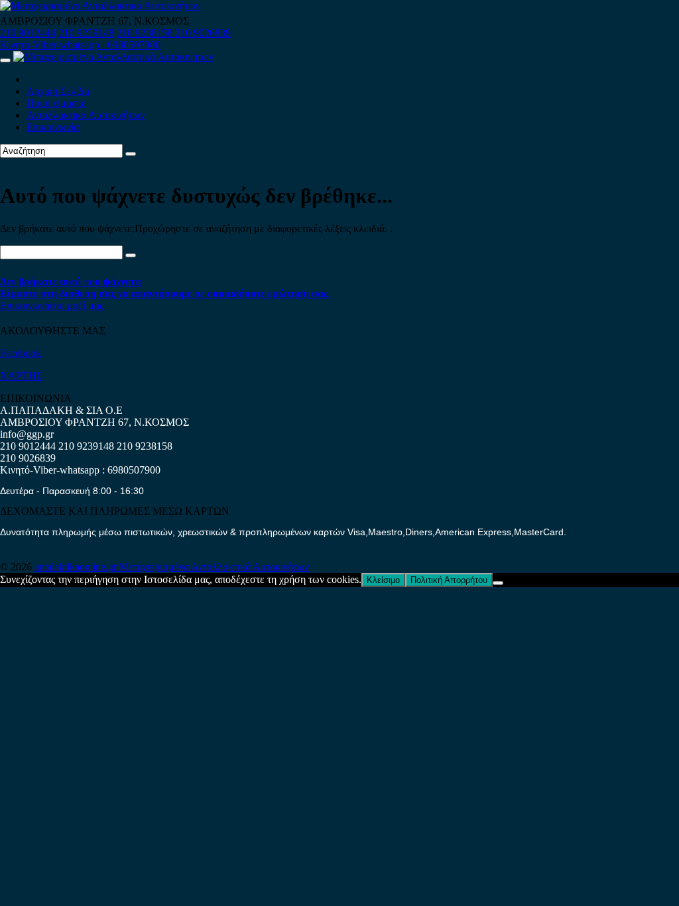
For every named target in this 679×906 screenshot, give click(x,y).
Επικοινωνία (53, 127)
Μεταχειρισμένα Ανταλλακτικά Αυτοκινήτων (214, 566)
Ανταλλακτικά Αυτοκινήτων (86, 115)
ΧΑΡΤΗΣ (21, 375)
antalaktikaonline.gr (76, 566)
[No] (498, 583)
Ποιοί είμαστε (56, 103)
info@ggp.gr (27, 434)
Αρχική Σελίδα (58, 91)
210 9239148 (86, 32)
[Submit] (130, 154)
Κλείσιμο (383, 580)
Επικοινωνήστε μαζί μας (51, 305)
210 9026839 (203, 32)
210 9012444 (28, 32)
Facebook (20, 353)
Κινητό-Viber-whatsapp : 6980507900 (80, 44)
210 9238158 (146, 32)
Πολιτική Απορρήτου (448, 580)
